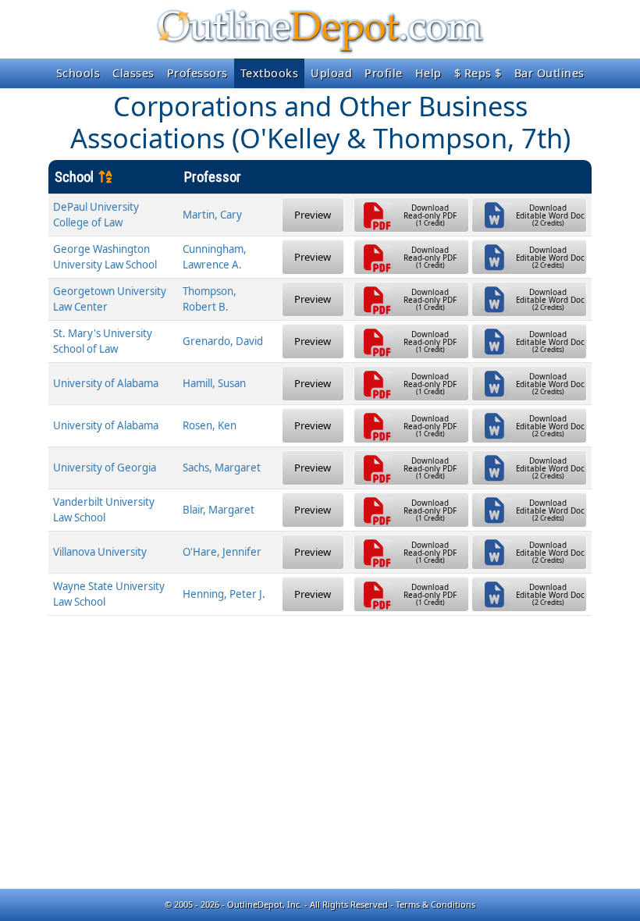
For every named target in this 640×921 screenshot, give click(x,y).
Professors (197, 73)
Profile (383, 73)
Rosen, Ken (209, 425)
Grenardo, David (223, 341)
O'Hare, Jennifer (222, 552)
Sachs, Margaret (222, 467)
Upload (331, 73)
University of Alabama (105, 383)
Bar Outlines (549, 73)
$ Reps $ (478, 73)
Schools (78, 73)
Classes (133, 73)
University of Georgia (104, 467)
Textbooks (269, 73)
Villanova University (100, 552)
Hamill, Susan (214, 383)
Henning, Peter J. (224, 594)
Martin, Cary (212, 215)
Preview (312, 215)
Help (428, 73)
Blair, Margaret (218, 510)
